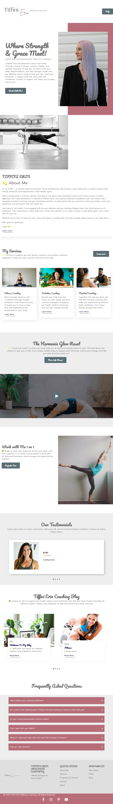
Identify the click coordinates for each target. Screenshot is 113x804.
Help (107, 11)
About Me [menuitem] (64, 770)
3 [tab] (57, 579)
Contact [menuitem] (63, 781)
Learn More (9, 314)
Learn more (7, 230)
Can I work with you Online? (22, 728)
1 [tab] (53, 579)
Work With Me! (16, 90)
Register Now (10, 465)
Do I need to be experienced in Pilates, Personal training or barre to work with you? (47, 710)
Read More (14, 655)
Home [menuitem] (62, 785)
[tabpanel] (56, 557)
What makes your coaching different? (27, 700)
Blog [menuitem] (91, 777)
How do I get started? (20, 747)
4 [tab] (59, 579)
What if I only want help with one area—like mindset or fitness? (38, 737)
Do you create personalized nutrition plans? (29, 719)
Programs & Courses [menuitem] (69, 777)
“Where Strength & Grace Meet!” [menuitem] (39, 777)
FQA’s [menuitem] (91, 774)
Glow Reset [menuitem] (94, 770)
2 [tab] (55, 579)
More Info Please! (55, 360)
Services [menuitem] (63, 774)
